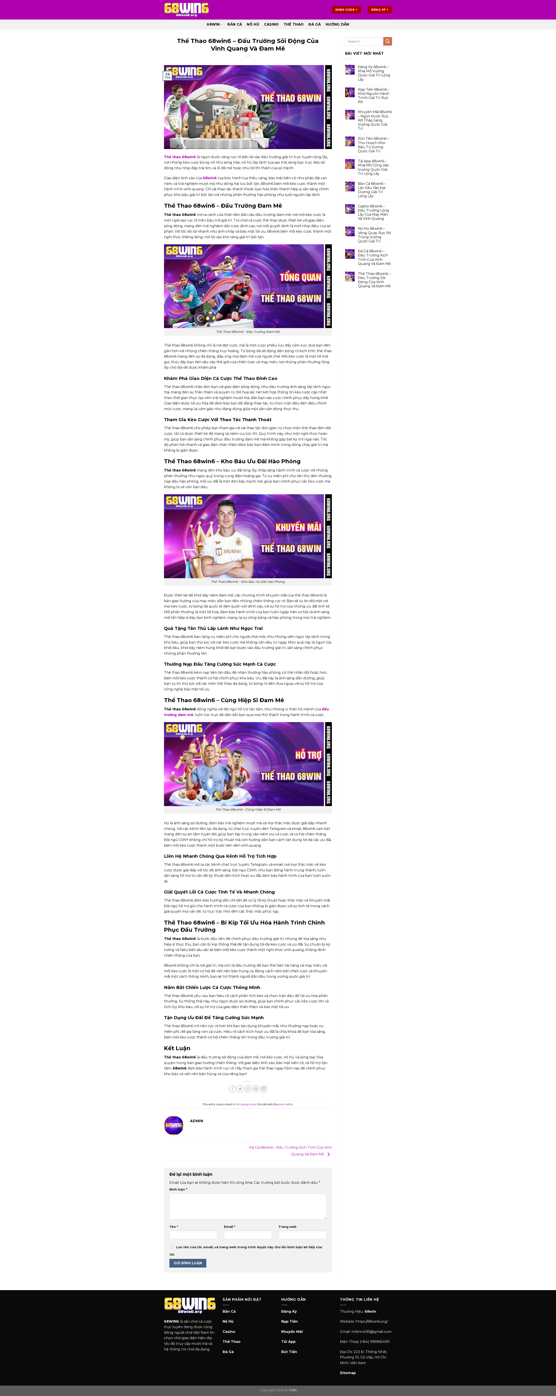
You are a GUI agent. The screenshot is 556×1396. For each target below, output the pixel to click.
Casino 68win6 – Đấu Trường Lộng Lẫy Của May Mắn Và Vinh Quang (373, 212)
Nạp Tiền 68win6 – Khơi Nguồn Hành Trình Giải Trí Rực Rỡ (373, 95)
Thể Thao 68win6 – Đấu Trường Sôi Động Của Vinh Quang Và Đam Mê (374, 280)
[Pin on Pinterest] (256, 1088)
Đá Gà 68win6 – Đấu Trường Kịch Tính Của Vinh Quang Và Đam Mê (374, 257)
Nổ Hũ (253, 24)
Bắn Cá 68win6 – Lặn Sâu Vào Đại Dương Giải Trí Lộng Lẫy (372, 190)
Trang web (287, 1227)
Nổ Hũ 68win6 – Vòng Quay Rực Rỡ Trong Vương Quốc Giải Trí (374, 235)
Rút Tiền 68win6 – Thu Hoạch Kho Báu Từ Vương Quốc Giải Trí (373, 144)
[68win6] (186, 9)
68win (370, 1311)
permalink (286, 1104)
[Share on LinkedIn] (263, 1088)
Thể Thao (294, 24)
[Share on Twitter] (240, 1088)
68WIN (213, 24)
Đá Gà (314, 24)
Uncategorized (246, 1104)
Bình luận (178, 1189)
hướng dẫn (337, 24)
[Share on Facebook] (232, 1088)
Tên (173, 1227)
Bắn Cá (234, 24)
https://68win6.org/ (372, 1321)
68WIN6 (171, 1321)
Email (229, 1227)
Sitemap (348, 1373)
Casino (271, 24)
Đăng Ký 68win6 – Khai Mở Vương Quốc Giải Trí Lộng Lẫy (374, 73)
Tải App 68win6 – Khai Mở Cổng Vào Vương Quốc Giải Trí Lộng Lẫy (373, 167)
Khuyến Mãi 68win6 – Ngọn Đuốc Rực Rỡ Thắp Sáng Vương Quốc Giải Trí (375, 120)
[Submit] (387, 41)
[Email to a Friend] (248, 1088)
